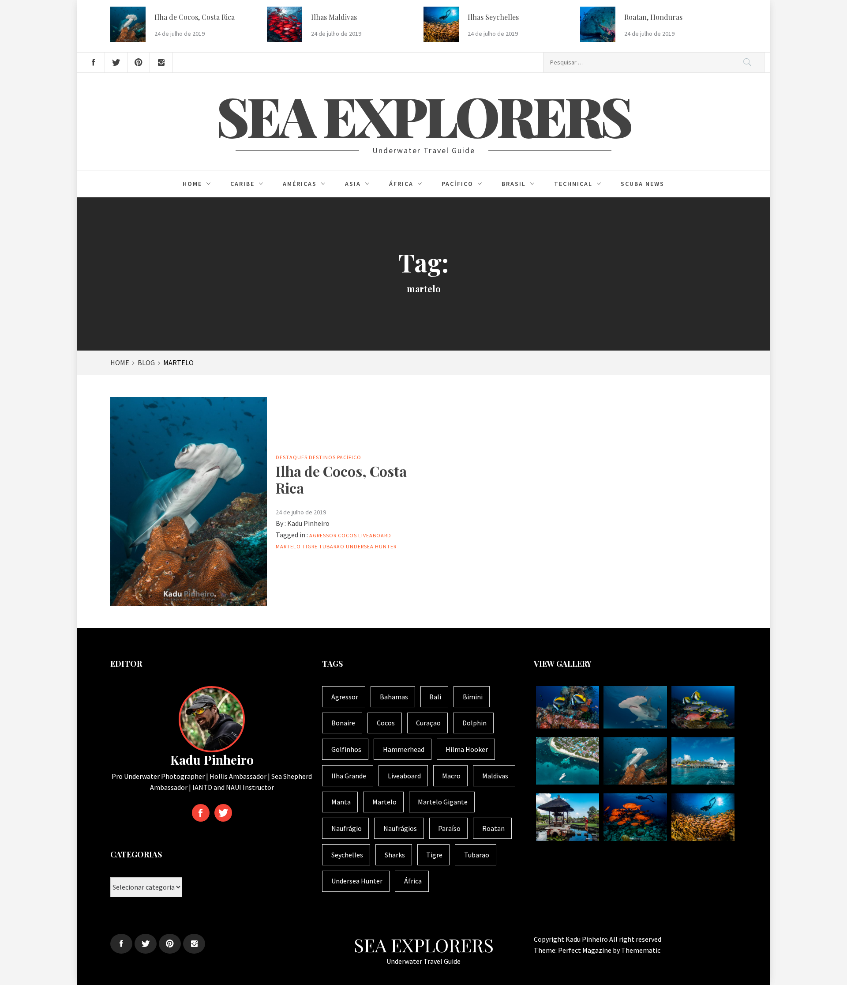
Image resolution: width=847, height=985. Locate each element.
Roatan (493, 828)
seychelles (347, 854)
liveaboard (374, 535)
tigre (310, 546)
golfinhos (346, 749)
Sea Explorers (423, 115)
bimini (473, 696)
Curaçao (428, 722)
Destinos (322, 457)
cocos (347, 535)
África (401, 184)
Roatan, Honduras (653, 17)
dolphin (474, 722)
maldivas (495, 775)
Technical (573, 184)
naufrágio (346, 828)
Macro (451, 775)
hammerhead (403, 749)
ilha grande (348, 775)
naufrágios (400, 828)
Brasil (514, 184)
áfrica (413, 880)
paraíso (449, 828)
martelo (288, 546)
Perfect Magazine (585, 950)
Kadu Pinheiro (308, 523)
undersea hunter (371, 546)
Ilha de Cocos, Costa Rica (194, 17)
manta (341, 801)
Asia (353, 184)
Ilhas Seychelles (493, 17)
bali (435, 696)
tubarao (332, 546)
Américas (300, 184)
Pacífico (457, 184)
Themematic (640, 950)
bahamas (394, 696)
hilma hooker (467, 749)
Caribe (242, 184)
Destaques (291, 457)
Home (192, 184)
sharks (395, 854)
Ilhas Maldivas (334, 17)
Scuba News (642, 184)
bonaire (343, 722)
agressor (323, 535)
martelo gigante (443, 801)
